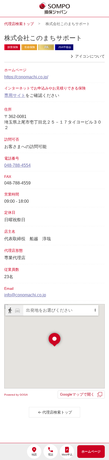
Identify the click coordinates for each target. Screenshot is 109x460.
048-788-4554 (17, 165)
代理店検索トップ (19, 24)
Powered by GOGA (16, 394)
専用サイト (14, 95)
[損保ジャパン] (55, 9)
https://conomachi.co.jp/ (26, 77)
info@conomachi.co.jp (25, 295)
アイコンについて (90, 56)
